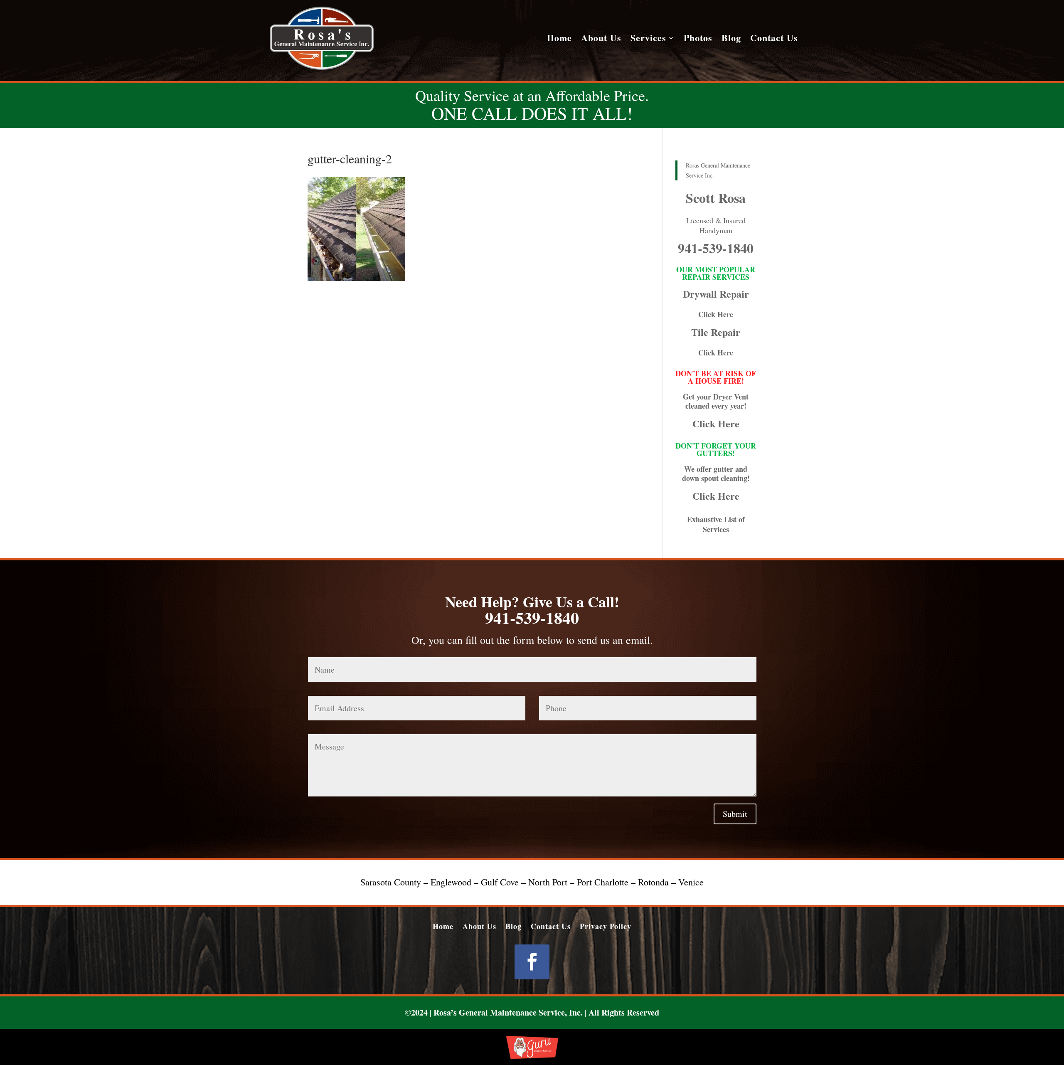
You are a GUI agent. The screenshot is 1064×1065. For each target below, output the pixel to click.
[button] (532, 961)
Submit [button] (735, 813)
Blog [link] (731, 39)
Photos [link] (698, 39)
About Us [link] (601, 39)
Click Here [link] (715, 314)
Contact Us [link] (774, 39)
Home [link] (559, 39)
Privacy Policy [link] (605, 925)
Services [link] (648, 39)
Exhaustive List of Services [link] (716, 524)
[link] (322, 67)
